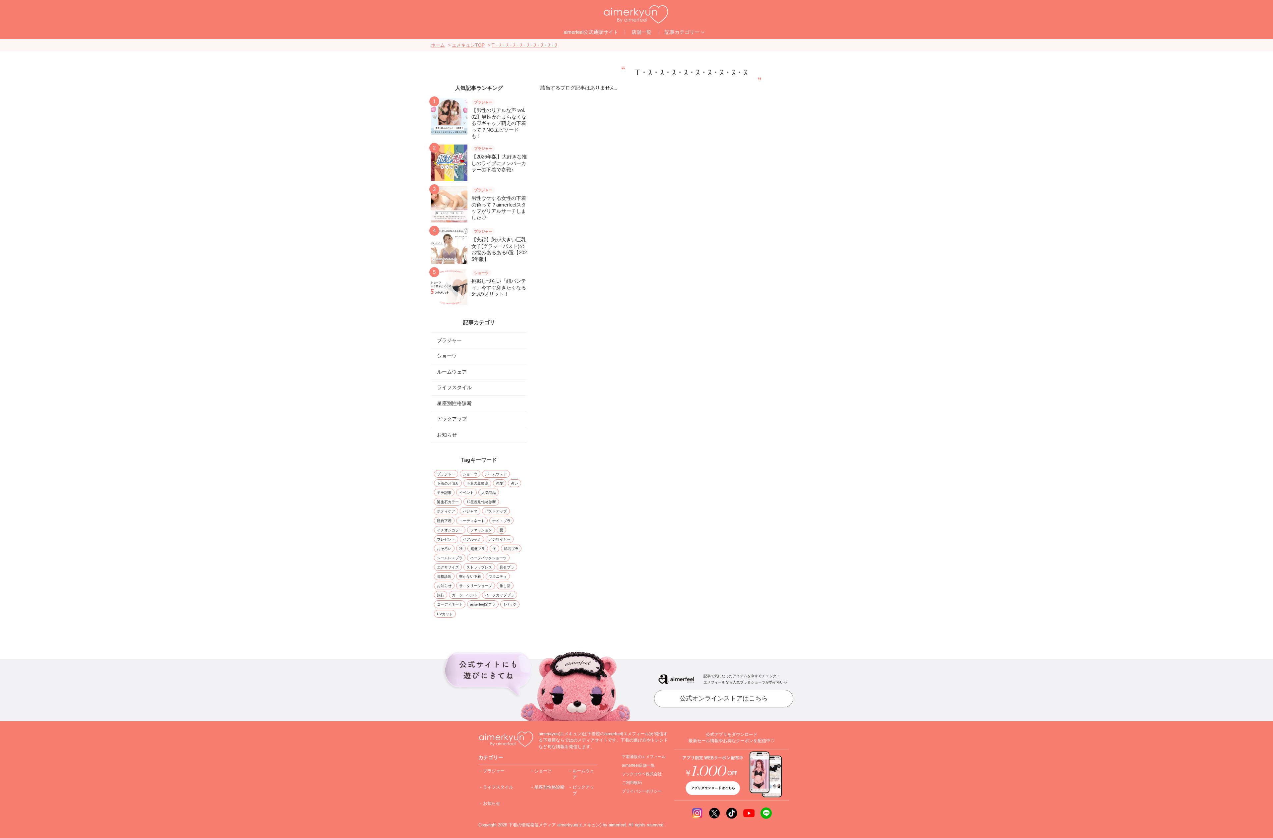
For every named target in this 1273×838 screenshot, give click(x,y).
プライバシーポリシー (642, 791)
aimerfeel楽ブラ (483, 604)
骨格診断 (444, 576)
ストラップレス (479, 567)
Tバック (509, 604)
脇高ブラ (511, 549)
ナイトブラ (501, 521)
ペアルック (472, 539)
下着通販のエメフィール (644, 756)
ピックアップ (452, 419)
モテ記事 (444, 493)
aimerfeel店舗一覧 (638, 765)
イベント (466, 493)
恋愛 (499, 483)
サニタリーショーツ (475, 586)
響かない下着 (470, 576)
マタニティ (498, 576)
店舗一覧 (641, 32)
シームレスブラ (449, 558)
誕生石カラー (448, 502)
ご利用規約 (632, 782)
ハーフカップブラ (499, 595)
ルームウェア (452, 372)
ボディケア (446, 511)
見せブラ (507, 567)
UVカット (445, 614)
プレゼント (446, 539)
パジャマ (470, 511)
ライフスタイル (454, 387)
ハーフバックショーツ (488, 558)
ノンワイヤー (500, 539)
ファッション (481, 530)
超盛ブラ (477, 549)
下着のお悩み (448, 483)
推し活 (505, 586)
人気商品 (488, 493)
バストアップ (496, 511)
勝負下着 (444, 521)
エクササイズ (448, 567)
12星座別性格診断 (481, 502)
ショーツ (447, 356)
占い (514, 483)
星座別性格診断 (454, 403)
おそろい (444, 549)
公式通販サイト (591, 32)
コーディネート (472, 521)
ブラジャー (449, 340)
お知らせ (447, 435)
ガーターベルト (464, 595)
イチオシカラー (449, 530)
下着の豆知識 (477, 483)
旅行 (440, 595)
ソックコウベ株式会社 (642, 774)
